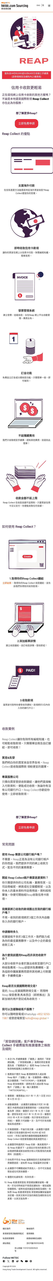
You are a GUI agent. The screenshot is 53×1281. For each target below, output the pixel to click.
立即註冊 (7, 583)
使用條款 (30, 1233)
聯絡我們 (30, 1229)
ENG (38, 5)
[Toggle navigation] (49, 5)
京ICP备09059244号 (35, 1243)
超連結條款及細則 (34, 1238)
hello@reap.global (36, 1018)
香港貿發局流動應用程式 (13, 1233)
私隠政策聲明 (8, 1238)
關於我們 (6, 1229)
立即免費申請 (26, 123)
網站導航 (6, 1243)
